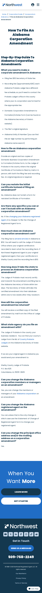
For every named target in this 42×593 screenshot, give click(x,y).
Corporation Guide (16, 14)
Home (4, 14)
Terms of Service (21, 583)
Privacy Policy (21, 578)
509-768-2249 (21, 556)
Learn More (21, 492)
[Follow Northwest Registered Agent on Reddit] (36, 534)
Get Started (21, 501)
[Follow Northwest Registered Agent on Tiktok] (31, 534)
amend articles (21, 239)
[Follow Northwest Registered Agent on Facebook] (21, 534)
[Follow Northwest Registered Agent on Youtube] (5, 534)
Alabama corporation (26, 393)
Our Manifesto (21, 573)
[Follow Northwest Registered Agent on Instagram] (26, 534)
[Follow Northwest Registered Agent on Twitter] (11, 534)
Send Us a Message (21, 548)
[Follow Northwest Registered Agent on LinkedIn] (16, 534)
